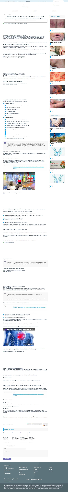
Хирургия (50, 469)
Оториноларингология (37, 467)
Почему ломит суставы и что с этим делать (15, 439)
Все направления (22, 474)
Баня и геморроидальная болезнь (55, 156)
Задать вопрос (28, 1)
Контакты (54, 10)
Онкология (35, 469)
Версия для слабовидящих (10, 1)
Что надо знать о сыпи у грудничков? (56, 42)
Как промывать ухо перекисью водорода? (56, 55)
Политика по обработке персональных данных (34, 479)
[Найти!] (62, 1)
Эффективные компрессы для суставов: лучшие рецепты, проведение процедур (7, 440)
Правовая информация (20, 1)
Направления (15, 10)
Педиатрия (51, 467)
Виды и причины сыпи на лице (55, 68)
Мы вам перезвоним (7, 465)
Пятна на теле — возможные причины (56, 81)
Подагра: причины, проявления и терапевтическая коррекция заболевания (32, 440)
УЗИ (34, 472)
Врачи (35, 10)
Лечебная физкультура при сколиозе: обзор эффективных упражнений (29, 307)
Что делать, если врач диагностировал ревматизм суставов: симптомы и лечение (24, 440)
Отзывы (20, 472)
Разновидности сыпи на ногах (54, 29)
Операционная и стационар (23, 469)
